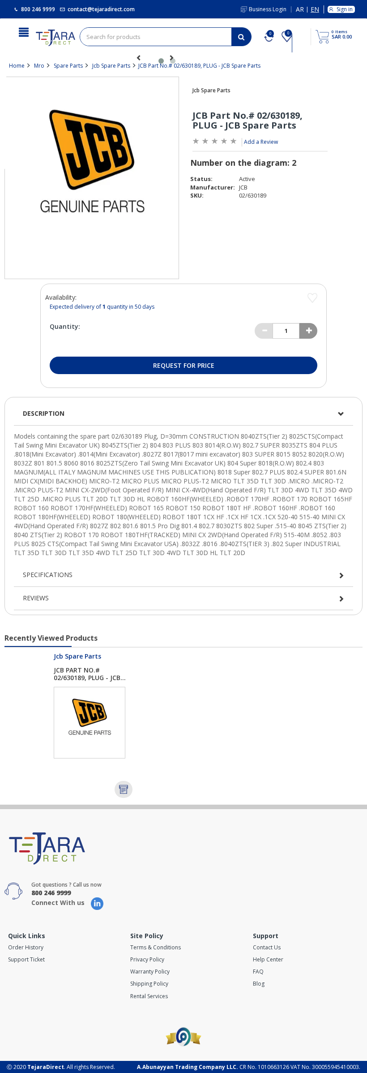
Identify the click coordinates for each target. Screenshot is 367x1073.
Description (43, 413)
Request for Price (183, 365)
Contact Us (267, 947)
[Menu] (23, 31)
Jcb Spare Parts (111, 65)
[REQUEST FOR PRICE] (123, 789)
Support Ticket (26, 959)
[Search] (241, 37)
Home (17, 65)
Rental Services (149, 996)
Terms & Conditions (155, 947)
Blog (259, 983)
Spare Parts (68, 65)
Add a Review (261, 142)
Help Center (268, 959)
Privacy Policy (147, 959)
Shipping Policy (149, 983)
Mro (39, 65)
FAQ (258, 971)
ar (300, 9)
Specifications (48, 574)
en (315, 9)
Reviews (36, 598)
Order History (25, 947)
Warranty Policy (150, 971)
